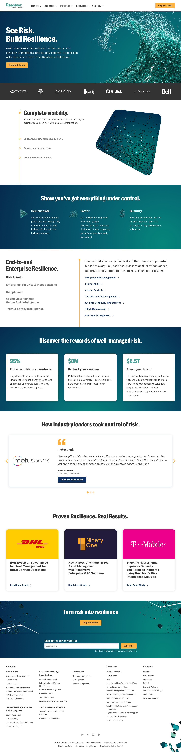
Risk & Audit (12, 672)
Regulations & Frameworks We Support (122, 713)
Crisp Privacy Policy (65, 746)
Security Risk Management (50, 690)
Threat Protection (46, 697)
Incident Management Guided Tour (120, 691)
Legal (87, 742)
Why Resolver (148, 675)
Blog (108, 679)
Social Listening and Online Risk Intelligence (19, 709)
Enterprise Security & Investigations (49, 673)
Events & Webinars (113, 672)
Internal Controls (93, 290)
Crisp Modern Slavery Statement (86, 746)
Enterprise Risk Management (100, 277)
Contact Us (147, 695)
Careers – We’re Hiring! (152, 691)
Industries (65, 6)
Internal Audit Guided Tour (117, 687)
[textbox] (81, 646)
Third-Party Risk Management (100, 296)
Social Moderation (13, 715)
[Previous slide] (7, 460)
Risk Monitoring (12, 719)
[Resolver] (14, 5)
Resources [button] (111, 666)
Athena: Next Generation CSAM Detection (51, 713)
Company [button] (148, 666)
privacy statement (128, 651)
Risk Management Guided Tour (118, 698)
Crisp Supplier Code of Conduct (111, 746)
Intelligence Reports (14, 726)
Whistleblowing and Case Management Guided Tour (122, 707)
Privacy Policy (96, 742)
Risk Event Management (97, 315)
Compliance (78, 672)
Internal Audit (91, 284)
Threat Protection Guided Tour (118, 702)
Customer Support (150, 698)
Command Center (46, 694)
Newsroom (147, 679)
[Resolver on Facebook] (88, 735)
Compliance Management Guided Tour (121, 683)
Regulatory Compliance (82, 676)
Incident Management (48, 679)
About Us (146, 672)
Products (34, 6)
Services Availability (114, 720)
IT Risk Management (95, 309)
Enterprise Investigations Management (49, 684)
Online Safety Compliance (49, 718)
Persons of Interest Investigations (53, 701)
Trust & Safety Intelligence (52, 707)
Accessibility (122, 742)
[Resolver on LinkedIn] (82, 735)
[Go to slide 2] (90, 492)
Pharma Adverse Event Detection (19, 723)
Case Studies (111, 675)
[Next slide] (173, 460)
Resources (81, 6)
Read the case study (72, 480)
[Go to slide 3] (93, 492)
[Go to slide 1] (88, 492)
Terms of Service (109, 742)
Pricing (146, 683)
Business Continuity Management (102, 303)
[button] (52, 121)
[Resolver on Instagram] (99, 735)
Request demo (90, 622)
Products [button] (10, 666)
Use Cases (49, 6)
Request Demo (165, 5)
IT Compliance (78, 680)
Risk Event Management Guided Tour (121, 695)
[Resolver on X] (93, 735)
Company (96, 6)
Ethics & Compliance (81, 684)
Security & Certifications (116, 717)
